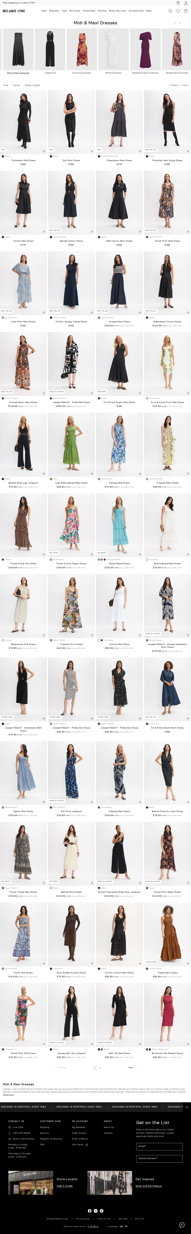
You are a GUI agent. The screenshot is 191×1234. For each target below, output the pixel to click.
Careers (108, 1133)
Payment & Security (51, 1139)
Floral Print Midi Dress (167, 241)
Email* (142, 1146)
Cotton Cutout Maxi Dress (119, 973)
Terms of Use (104, 1219)
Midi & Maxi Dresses (18, 73)
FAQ (42, 1145)
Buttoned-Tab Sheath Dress (167, 1053)
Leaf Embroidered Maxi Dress (71, 483)
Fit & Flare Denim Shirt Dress (167, 728)
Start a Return (80, 1139)
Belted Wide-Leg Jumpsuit (23, 483)
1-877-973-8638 (21, 1133)
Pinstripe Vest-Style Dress (168, 160)
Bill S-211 (139, 1219)
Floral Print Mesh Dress (167, 892)
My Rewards (78, 1127)
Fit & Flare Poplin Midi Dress (119, 402)
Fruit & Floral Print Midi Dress (167, 402)
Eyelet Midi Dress (23, 811)
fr (126, 1226)
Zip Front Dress (71, 160)
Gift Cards (78, 1145)
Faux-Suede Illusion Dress (71, 973)
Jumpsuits (50, 73)
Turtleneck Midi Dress (23, 160)
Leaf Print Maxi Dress (23, 322)
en (121, 1226)
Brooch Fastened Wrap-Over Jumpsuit (119, 892)
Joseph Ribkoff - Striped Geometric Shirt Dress (167, 646)
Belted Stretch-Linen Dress (167, 811)
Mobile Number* (148, 1158)
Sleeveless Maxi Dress (119, 160)
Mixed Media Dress (119, 564)
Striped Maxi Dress (119, 322)
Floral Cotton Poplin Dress (71, 564)
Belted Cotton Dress (71, 241)
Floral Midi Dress (23, 973)
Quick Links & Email (23, 1139)
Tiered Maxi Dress (167, 973)
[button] (174, 23)
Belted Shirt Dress (71, 892)
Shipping (45, 1127)
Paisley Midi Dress (119, 483)
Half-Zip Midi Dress (119, 1053)
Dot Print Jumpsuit (71, 811)
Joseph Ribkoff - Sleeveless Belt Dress (23, 729)
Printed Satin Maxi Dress (23, 402)
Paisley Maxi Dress (119, 811)
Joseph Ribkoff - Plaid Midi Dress (71, 402)
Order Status (79, 1133)
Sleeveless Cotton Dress (168, 322)
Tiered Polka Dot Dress (23, 564)
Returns (44, 1133)
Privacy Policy (83, 1219)
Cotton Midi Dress (23, 241)
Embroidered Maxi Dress (167, 564)
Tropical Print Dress (71, 644)
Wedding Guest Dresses (145, 73)
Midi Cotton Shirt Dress (119, 241)
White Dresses (113, 73)
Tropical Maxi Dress (168, 483)
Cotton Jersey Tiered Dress (71, 322)
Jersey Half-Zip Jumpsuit (71, 1053)
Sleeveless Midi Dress (23, 644)
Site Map (123, 1219)
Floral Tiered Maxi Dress (23, 892)
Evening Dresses (82, 73)
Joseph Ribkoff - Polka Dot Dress (71, 728)
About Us (109, 1127)
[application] (182, 1225)
